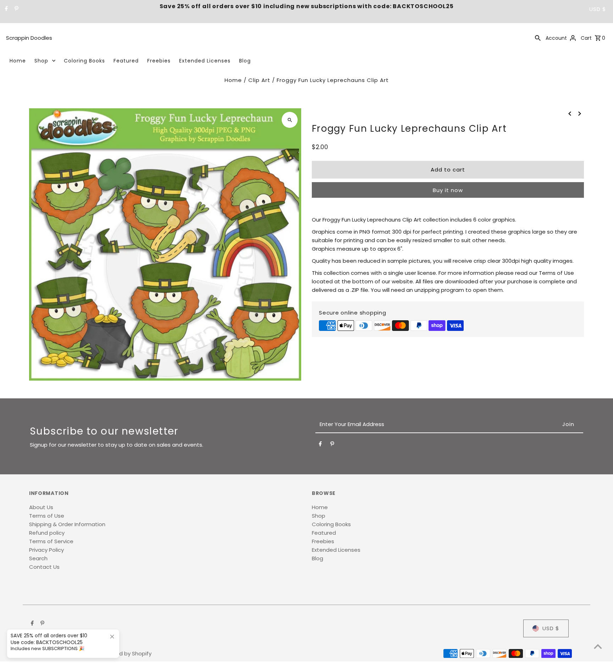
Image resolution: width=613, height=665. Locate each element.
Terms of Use (46, 515)
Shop (41, 60)
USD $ (597, 9)
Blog (245, 60)
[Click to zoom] (290, 120)
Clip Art (259, 80)
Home (18, 60)
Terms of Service (51, 541)
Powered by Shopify (125, 653)
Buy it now (448, 190)
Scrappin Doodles (29, 38)
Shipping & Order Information (67, 524)
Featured (126, 60)
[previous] (569, 113)
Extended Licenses (205, 60)
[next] (579, 113)
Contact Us (44, 567)
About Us (41, 507)
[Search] (537, 37)
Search (38, 558)
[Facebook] (5, 9)
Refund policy (47, 532)
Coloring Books (84, 60)
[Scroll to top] (598, 646)
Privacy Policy (46, 550)
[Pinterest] (15, 9)
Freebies (159, 60)
